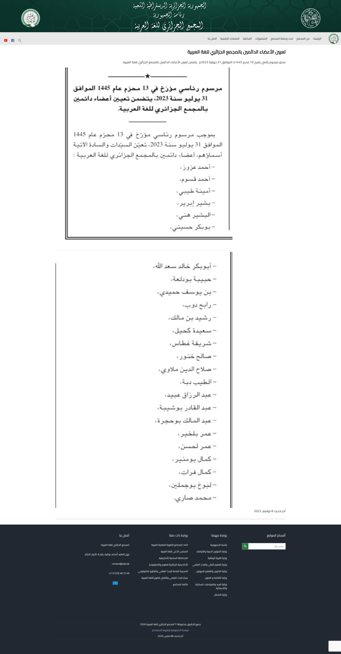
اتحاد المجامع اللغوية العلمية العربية (169, 545)
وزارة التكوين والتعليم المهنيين (211, 571)
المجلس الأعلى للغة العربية (174, 551)
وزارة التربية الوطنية (217, 558)
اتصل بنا (212, 38)
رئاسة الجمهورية (218, 545)
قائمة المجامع (180, 584)
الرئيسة (317, 38)
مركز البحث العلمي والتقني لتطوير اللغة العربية (164, 577)
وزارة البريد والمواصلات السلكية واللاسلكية (211, 586)
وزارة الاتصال (220, 594)
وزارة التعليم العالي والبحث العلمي (210, 564)
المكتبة (247, 38)
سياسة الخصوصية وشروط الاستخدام (170, 630)
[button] (19, 40)
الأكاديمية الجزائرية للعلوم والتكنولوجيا (168, 564)
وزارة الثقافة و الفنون (216, 577)
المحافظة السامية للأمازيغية (173, 558)
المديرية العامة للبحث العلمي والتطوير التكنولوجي (163, 571)
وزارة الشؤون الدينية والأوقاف (211, 551)
